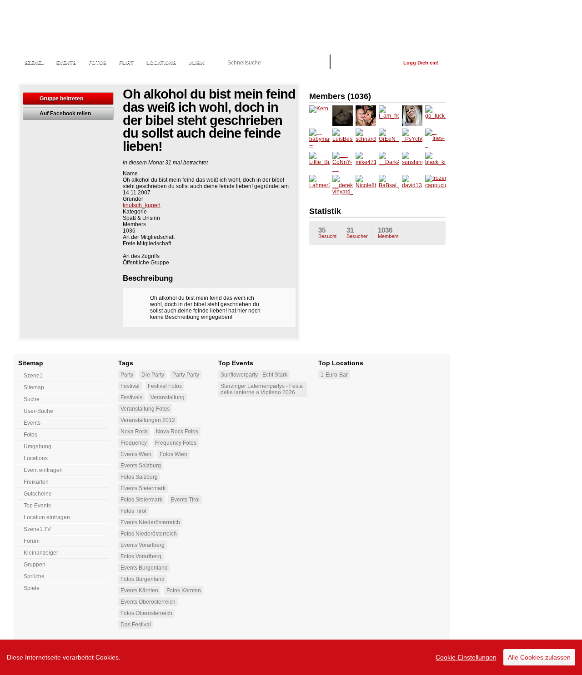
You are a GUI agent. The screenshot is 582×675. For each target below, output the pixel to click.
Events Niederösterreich (150, 522)
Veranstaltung (168, 397)
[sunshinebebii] (412, 162)
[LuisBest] (342, 139)
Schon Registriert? (366, 62)
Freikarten (36, 482)
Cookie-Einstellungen (466, 657)
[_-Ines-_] (435, 139)
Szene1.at (67, 25)
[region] (291, 657)
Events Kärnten (139, 590)
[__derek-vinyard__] (342, 185)
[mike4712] (366, 162)
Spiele (32, 588)
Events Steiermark (143, 488)
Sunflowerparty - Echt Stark (254, 375)
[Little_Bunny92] (319, 162)
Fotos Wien (173, 454)
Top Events (37, 505)
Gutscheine (38, 494)
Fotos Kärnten (183, 590)
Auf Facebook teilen (65, 113)
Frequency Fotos (175, 443)
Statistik (325, 211)
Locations (161, 62)
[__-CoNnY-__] (342, 162)
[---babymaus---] (319, 139)
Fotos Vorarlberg (140, 556)
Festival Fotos (165, 386)
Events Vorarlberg (142, 545)
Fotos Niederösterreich (148, 534)
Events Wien (135, 454)
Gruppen (34, 564)
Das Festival (135, 624)
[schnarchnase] (366, 139)
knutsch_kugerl (142, 205)
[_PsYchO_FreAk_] (412, 139)
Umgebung (37, 446)
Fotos (97, 62)
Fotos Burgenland (142, 579)
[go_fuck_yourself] (435, 115)
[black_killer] (435, 162)
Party (126, 375)
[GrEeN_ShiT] (389, 139)
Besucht (327, 232)
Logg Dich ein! (421, 62)
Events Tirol (185, 499)
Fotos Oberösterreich (146, 613)
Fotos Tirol (133, 511)
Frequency (133, 443)
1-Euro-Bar (334, 375)
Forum (32, 541)
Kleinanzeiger (41, 553)
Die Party (152, 375)
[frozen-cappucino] (435, 185)
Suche (32, 399)
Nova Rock (134, 431)
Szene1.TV (37, 529)
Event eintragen (43, 470)
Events (66, 62)
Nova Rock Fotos (177, 431)
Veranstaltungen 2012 (147, 420)
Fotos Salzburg (139, 477)
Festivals (131, 397)
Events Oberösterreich (148, 602)
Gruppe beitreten (61, 98)
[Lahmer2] (319, 185)
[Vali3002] (342, 115)
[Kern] (319, 115)
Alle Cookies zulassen (539, 657)
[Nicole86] (366, 185)
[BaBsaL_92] (389, 185)
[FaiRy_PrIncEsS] (412, 115)
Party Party (185, 375)
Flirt (126, 62)
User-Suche (38, 411)
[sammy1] (366, 115)
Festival (130, 386)
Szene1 (33, 375)
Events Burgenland (144, 568)
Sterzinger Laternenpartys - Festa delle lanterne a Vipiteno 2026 (262, 389)
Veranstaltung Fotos (145, 409)
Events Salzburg (140, 465)
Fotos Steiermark (141, 499)
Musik (197, 62)
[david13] (412, 185)
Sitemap (34, 387)
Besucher (357, 232)
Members (388, 232)
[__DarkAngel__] (389, 162)
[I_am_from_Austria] (389, 115)
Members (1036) (340, 96)
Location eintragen (47, 517)
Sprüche (34, 576)
